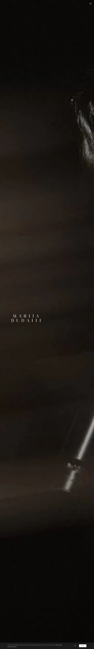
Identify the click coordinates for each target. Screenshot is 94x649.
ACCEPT (82, 645)
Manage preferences (12, 646)
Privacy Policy (59, 645)
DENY (75, 645)
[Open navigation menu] (90, 4)
